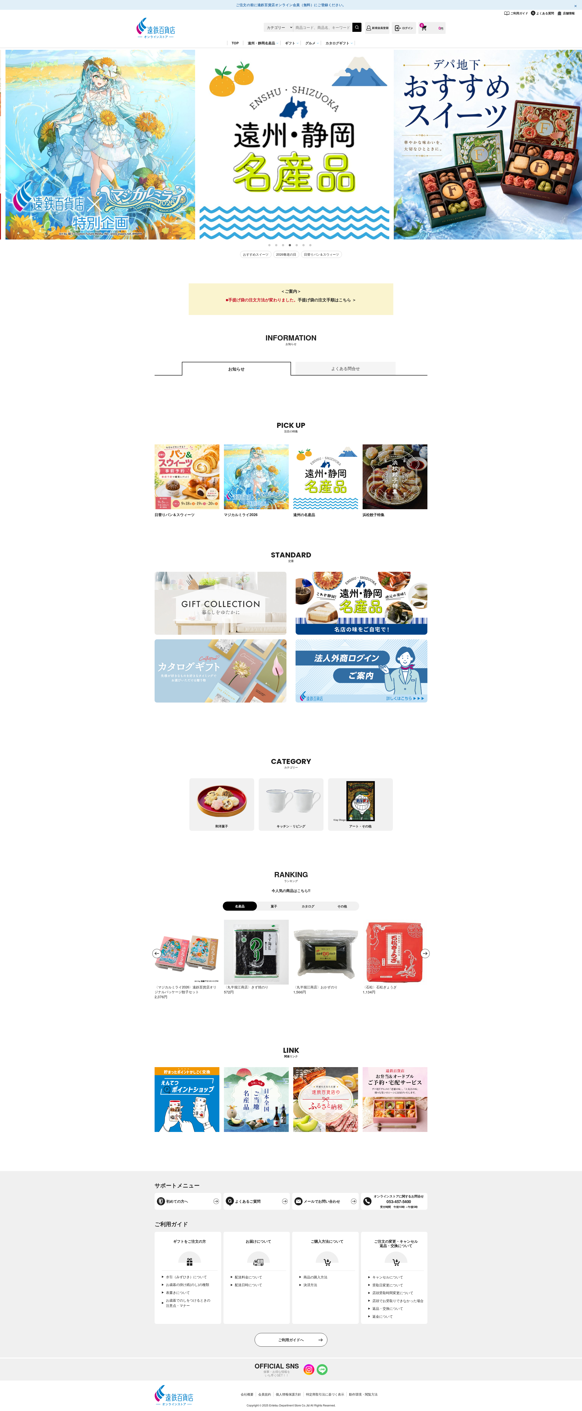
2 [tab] (276, 245)
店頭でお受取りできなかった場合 (398, 1300)
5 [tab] (297, 245)
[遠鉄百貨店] (155, 35)
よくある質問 (545, 13)
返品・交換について (387, 1308)
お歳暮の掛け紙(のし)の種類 (187, 1284)
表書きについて (178, 1292)
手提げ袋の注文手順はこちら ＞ (327, 300)
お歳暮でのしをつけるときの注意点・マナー (188, 1303)
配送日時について (248, 1284)
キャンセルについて (387, 1277)
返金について (382, 1316)
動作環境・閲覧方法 (363, 1394)
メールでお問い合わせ (322, 1201)
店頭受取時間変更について (392, 1292)
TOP (235, 42)
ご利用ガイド (519, 13)
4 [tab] (290, 245)
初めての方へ (177, 1201)
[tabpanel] (97, 144)
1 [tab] (269, 245)
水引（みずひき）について (186, 1276)
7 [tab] (310, 245)
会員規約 (264, 1394)
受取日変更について (387, 1284)
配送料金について (248, 1277)
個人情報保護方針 (288, 1394)
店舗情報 (569, 13)
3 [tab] (283, 245)
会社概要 (247, 1394)
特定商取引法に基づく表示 (325, 1394)
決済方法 (310, 1284)
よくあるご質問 (248, 1201)
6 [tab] (303, 245)
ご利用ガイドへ (291, 1339)
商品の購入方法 (315, 1277)
